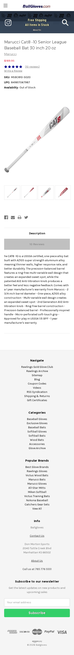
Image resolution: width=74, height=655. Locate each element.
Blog (37, 379)
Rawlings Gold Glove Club (37, 367)
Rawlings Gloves (37, 471)
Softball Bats (37, 435)
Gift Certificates (37, 400)
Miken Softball (37, 492)
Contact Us (37, 535)
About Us (37, 30)
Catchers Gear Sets (37, 504)
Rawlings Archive (37, 371)
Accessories (37, 444)
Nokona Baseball (37, 500)
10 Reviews (37, 244)
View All (37, 508)
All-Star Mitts (37, 488)
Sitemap (37, 375)
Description (37, 233)
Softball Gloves (37, 431)
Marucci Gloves (37, 483)
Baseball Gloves (37, 419)
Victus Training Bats (37, 496)
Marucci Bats (37, 479)
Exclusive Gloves (37, 423)
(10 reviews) (32, 66)
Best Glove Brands (37, 467)
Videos (37, 387)
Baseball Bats (37, 427)
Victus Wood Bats (37, 475)
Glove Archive (37, 448)
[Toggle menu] (5, 5)
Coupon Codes (37, 383)
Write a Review (13, 71)
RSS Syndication (37, 392)
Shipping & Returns (37, 396)
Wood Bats (37, 440)
